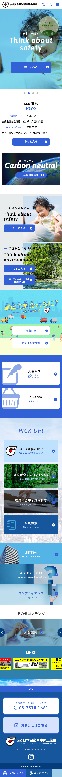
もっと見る (31, 141)
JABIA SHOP (16, 773)
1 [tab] (25, 93)
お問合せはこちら (34, 725)
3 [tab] (33, 93)
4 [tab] (37, 93)
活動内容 (31, 330)
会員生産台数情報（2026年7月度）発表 (22, 121)
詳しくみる (31, 67)
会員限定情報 (31, 175)
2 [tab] (29, 93)
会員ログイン (41, 773)
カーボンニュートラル (19, 280)
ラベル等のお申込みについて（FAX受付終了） (26, 132)
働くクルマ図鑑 (31, 343)
